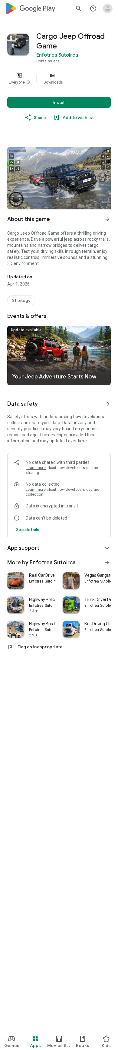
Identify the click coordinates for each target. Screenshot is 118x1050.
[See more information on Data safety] (107, 404)
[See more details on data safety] (28, 529)
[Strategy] (21, 300)
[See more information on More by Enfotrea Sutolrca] (107, 562)
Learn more (36, 468)
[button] (28, 82)
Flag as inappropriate (35, 646)
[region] (59, 78)
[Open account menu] (107, 8)
